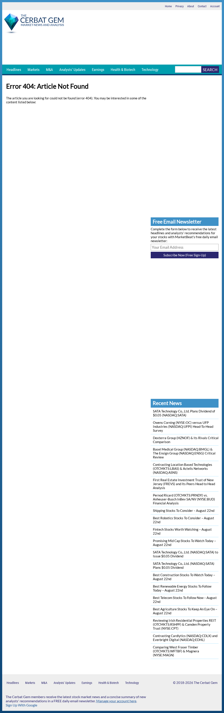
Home (168, 6)
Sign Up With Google (21, 705)
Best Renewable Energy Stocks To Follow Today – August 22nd (182, 588)
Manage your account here (116, 701)
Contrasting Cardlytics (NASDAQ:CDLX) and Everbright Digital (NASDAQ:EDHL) (185, 638)
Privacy (179, 6)
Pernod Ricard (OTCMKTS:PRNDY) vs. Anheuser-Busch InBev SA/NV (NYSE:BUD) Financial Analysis (184, 499)
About (190, 6)
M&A (49, 69)
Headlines (14, 69)
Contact (202, 6)
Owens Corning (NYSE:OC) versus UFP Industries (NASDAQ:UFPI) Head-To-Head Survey (183, 426)
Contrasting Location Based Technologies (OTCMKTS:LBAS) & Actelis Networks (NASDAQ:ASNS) (182, 468)
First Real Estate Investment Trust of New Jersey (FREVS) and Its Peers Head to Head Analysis (184, 484)
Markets (34, 69)
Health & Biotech (123, 69)
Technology (150, 69)
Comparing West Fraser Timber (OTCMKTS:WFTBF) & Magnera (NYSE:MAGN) (176, 651)
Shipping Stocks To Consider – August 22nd (183, 510)
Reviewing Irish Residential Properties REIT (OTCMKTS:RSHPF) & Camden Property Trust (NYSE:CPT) (184, 624)
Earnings (98, 69)
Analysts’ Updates (72, 69)
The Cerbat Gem (205, 683)
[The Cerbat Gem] (34, 24)
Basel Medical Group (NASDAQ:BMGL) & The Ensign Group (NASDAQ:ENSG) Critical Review (184, 453)
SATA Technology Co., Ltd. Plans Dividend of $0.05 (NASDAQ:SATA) (184, 413)
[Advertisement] (112, 49)
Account (215, 6)
